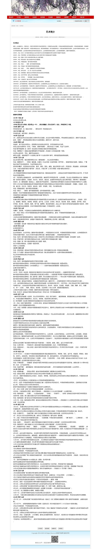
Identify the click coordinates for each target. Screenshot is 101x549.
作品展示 (35, 17)
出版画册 (66, 17)
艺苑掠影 (50, 17)
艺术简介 (19, 17)
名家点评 (74, 17)
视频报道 (58, 17)
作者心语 (82, 17)
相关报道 (42, 17)
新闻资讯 (27, 17)
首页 (17, 25)
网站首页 (11, 17)
